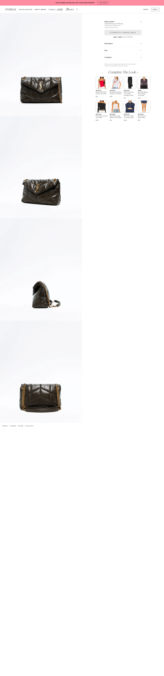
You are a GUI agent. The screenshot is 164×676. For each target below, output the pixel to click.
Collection (5, 426)
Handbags (13, 426)
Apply (155, 9)
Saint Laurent (29, 426)
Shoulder (20, 426)
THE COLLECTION (25, 9)
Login (145, 9)
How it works (40, 9)
